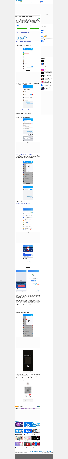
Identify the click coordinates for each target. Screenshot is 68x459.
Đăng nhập (31, 451)
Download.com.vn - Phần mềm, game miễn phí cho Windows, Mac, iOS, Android (19, 1)
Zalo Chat (29, 408)
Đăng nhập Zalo (22, 408)
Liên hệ (45, 451)
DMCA (52, 451)
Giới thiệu (34, 451)
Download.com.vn (47, 452)
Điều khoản (37, 451)
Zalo (16, 19)
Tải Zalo (26, 408)
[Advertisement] (34, 9)
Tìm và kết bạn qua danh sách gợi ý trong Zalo (22, 36)
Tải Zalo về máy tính (33, 408)
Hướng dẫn (18, 14)
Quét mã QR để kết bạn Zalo (20, 39)
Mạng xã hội (22, 14)
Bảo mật (40, 451)
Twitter (50, 451)
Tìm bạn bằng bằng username (20, 38)
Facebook (48, 451)
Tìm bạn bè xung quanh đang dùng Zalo (22, 37)
